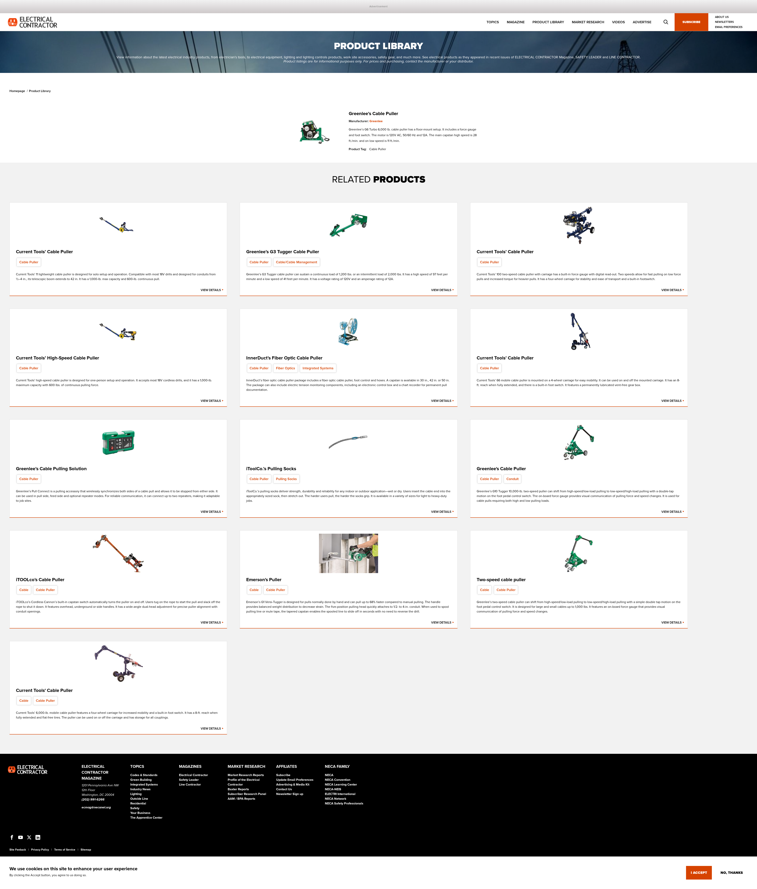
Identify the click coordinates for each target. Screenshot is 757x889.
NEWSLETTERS (724, 22)
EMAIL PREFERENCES (728, 27)
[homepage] (32, 22)
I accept (699, 872)
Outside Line (139, 799)
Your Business (140, 813)
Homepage (17, 91)
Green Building (141, 780)
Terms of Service (64, 849)
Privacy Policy (40, 849)
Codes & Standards (144, 775)
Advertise (642, 22)
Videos (618, 22)
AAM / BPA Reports (241, 799)
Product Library (548, 22)
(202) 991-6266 (93, 799)
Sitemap (86, 849)
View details (211, 290)
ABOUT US (722, 17)
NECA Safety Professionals (344, 803)
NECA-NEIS (333, 789)
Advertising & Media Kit (292, 785)
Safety (134, 808)
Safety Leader (189, 780)
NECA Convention (337, 780)
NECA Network (335, 799)
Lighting (136, 794)
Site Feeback (17, 849)
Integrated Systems (144, 785)
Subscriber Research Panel (247, 794)
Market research (588, 22)
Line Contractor (190, 785)
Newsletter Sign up (289, 794)
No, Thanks (732, 872)
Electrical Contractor (193, 775)
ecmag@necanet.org (96, 807)
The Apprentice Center (146, 818)
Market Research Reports (246, 775)
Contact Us (284, 789)
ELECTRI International (340, 794)
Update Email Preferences (294, 780)
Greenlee (376, 121)
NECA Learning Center (341, 785)
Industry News (140, 789)
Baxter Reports (238, 789)
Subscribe (691, 22)
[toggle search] (666, 22)
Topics (493, 22)
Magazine (516, 22)
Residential (138, 803)
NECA (329, 775)
